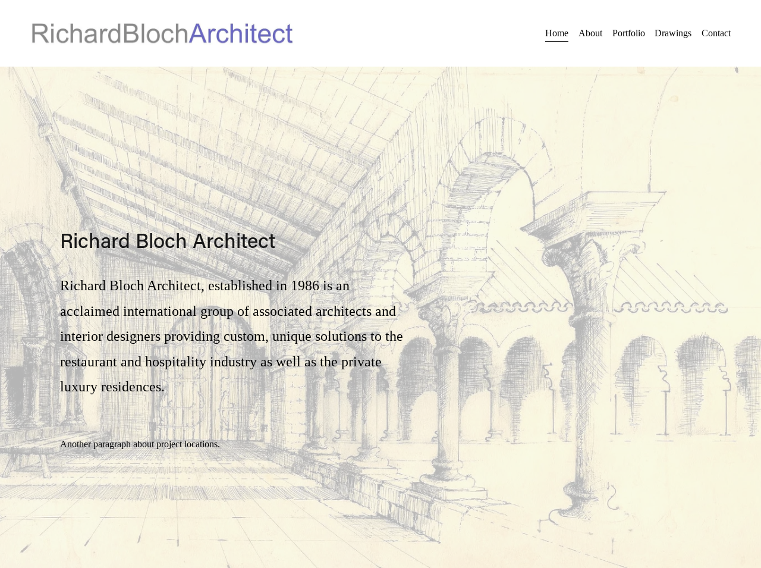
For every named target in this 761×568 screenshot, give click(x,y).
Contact (716, 33)
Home (556, 33)
